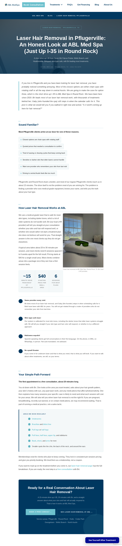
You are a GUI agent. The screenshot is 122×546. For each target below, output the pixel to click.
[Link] (12, 4)
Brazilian (35, 424)
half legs (44, 430)
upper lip (51, 435)
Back (34, 441)
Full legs (35, 430)
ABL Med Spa (38, 15)
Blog (50, 15)
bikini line (47, 424)
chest (39, 441)
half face (43, 435)
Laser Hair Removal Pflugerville (73, 15)
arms (48, 441)
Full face (35, 435)
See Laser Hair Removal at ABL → (77, 512)
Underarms (36, 419)
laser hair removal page (81, 466)
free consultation (65, 469)
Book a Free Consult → (40, 512)
